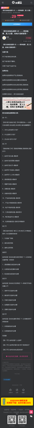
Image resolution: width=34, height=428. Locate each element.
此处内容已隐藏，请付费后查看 (17, 356)
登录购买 (17, 24)
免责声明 (13, 410)
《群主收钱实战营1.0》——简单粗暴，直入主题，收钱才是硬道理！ (15, 32)
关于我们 (27, 410)
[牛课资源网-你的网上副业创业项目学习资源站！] (17, 2)
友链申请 (6, 410)
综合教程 (7, 379)
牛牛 (7, 37)
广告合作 (20, 410)
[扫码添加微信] (31, 416)
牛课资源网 (16, 412)
